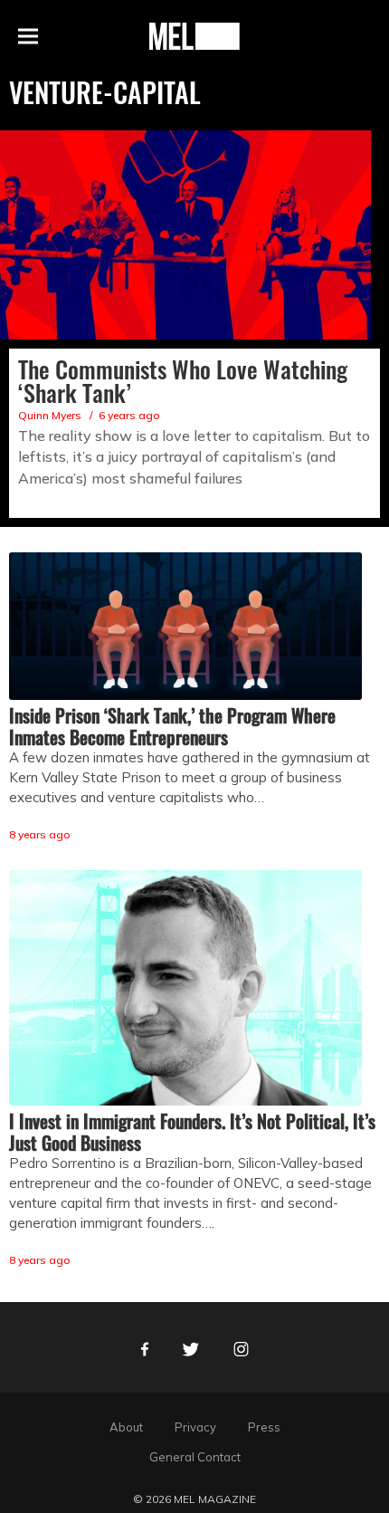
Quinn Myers (49, 415)
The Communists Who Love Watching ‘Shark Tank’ (182, 380)
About (126, 1427)
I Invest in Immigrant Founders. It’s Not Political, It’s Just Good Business (192, 1131)
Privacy (195, 1427)
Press (264, 1427)
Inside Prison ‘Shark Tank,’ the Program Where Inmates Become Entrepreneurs (172, 726)
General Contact (195, 1457)
